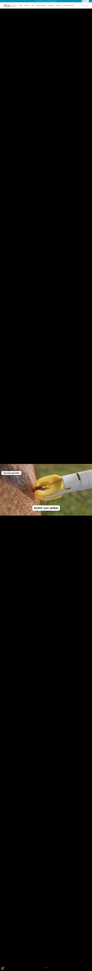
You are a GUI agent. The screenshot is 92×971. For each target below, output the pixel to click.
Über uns (51, 5)
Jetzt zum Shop (53, 1)
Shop (20, 5)
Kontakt (58, 5)
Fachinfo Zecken (68, 5)
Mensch (26, 5)
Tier (32, 5)
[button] (85, 1)
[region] (46, 490)
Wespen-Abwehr (41, 5)
